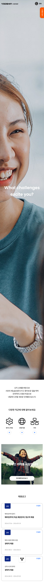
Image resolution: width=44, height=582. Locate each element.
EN (40, 3)
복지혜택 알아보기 (22, 478)
